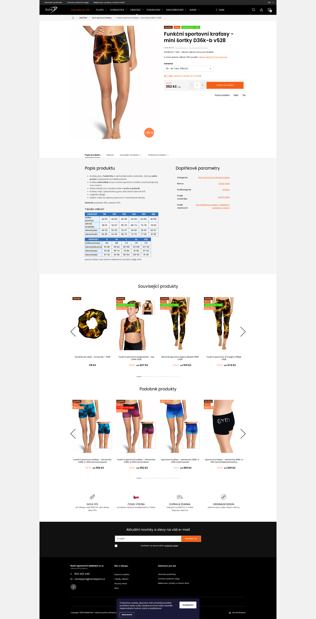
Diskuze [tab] (110, 155)
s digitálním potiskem (221, 206)
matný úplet (224, 197)
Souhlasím (188, 605)
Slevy (116, 588)
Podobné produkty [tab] (157, 155)
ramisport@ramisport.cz (89, 579)
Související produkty (129, 155)
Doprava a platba (121, 574)
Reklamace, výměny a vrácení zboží (109, 2)
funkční (226, 207)
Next (242, 332)
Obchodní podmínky (53, 2)
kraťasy (226, 189)
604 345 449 (81, 574)
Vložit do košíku (225, 85)
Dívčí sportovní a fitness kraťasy (214, 177)
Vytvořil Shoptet (239, 612)
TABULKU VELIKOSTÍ (206, 57)
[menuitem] (82, 10)
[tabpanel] (92, 334)
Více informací (221, 57)
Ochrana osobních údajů (78, 2)
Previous (72, 332)
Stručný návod (120, 583)
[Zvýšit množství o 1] (202, 85)
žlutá (227, 183)
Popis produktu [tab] (92, 155)
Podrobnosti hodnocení (198, 48)
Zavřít (178, 94)
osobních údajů (171, 545)
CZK (269, 2)
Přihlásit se (191, 539)
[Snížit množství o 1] (192, 85)
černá (221, 183)
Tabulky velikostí (121, 579)
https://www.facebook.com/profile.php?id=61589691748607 (73, 587)
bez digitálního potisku (207, 204)
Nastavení (127, 614)
